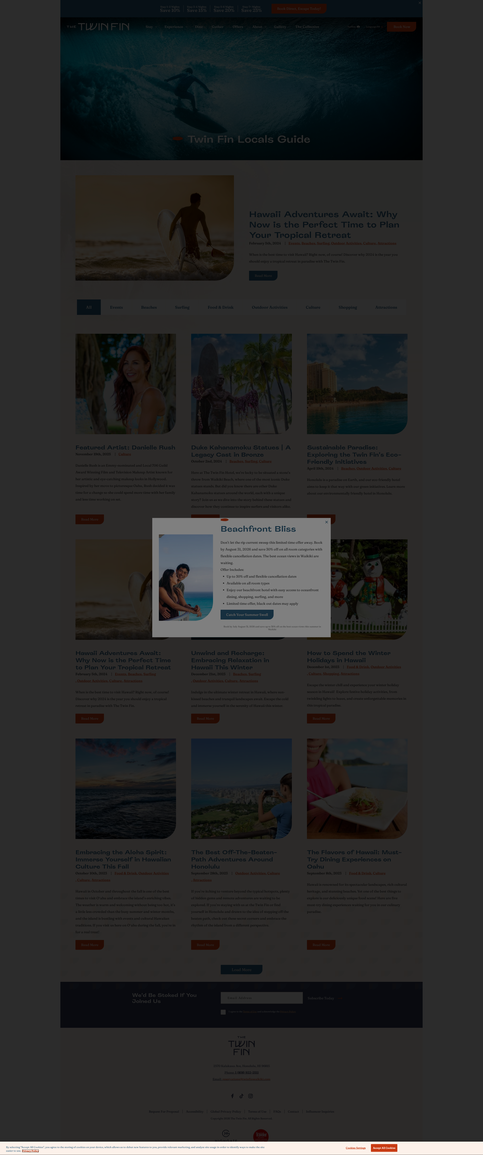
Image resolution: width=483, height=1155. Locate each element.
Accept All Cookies (384, 1147)
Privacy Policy (30, 1150)
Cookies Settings (356, 1147)
